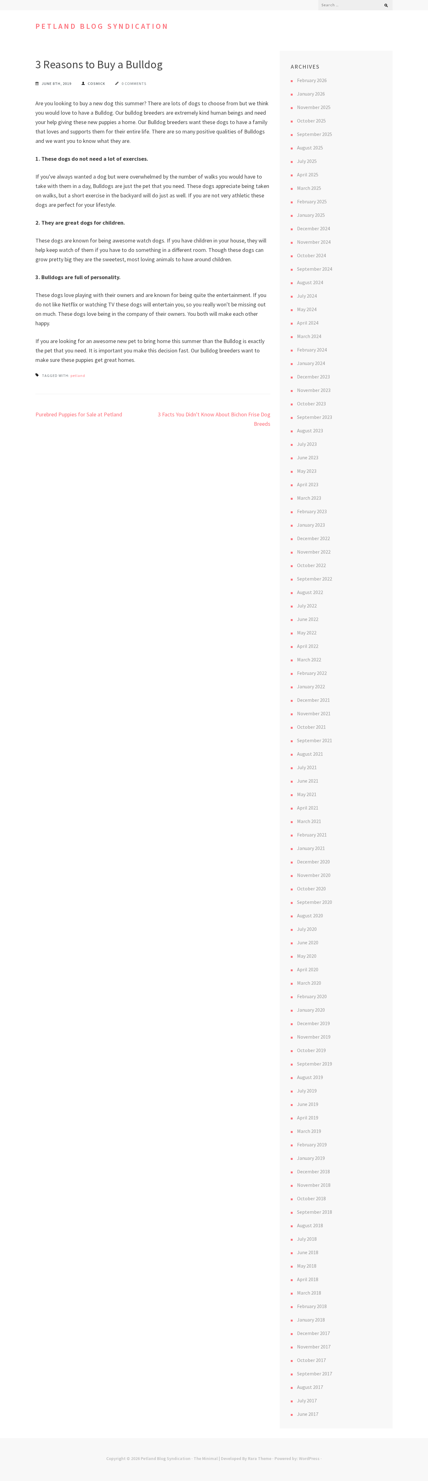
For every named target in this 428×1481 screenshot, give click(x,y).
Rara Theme (259, 1458)
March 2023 (309, 498)
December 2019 (313, 1023)
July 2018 (307, 1239)
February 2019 (312, 1144)
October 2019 (311, 1050)
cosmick (96, 83)
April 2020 (307, 969)
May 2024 (306, 309)
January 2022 (311, 686)
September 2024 (314, 269)
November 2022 (314, 552)
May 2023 (306, 471)
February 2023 (312, 511)
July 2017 (307, 1400)
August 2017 (310, 1387)
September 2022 (314, 579)
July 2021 (307, 767)
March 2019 (309, 1131)
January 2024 (311, 363)
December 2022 (313, 538)
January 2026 (311, 94)
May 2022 (306, 632)
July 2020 (307, 929)
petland (77, 375)
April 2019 (307, 1117)
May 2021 (306, 794)
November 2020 (314, 875)
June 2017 (307, 1414)
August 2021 (310, 754)
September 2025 (314, 134)
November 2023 (314, 390)
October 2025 (311, 120)
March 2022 (309, 659)
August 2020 (310, 915)
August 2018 (310, 1225)
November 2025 (314, 107)
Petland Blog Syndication (102, 26)
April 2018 (307, 1279)
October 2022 (311, 565)
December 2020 (313, 861)
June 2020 (307, 942)
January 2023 (311, 525)
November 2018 (314, 1185)
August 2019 (310, 1077)
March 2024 (309, 336)
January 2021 (311, 848)
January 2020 (311, 1010)
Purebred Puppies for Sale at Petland (78, 414)
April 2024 (307, 323)
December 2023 (313, 376)
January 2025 (311, 215)
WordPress (309, 1458)
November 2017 (314, 1346)
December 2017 (313, 1333)
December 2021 (313, 700)
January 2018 (311, 1320)
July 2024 (307, 296)
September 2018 (314, 1212)
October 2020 (311, 888)
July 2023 (307, 444)
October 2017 (311, 1360)
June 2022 (307, 619)
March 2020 (309, 983)
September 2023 (314, 417)
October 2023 (311, 403)
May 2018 (306, 1266)
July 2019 (307, 1090)
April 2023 (307, 484)
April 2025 (307, 174)
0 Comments (134, 83)
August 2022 (310, 592)
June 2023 (307, 457)
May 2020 (306, 956)
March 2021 (309, 821)
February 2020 (312, 996)
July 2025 (307, 161)
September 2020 (314, 902)
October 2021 (311, 727)
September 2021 (314, 740)
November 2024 (314, 242)
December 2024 (313, 228)
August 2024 (310, 282)
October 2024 (311, 255)
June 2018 (307, 1252)
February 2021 (312, 835)
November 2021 (314, 713)
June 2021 (307, 781)
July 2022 (307, 605)
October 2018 (311, 1198)
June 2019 (307, 1104)
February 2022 (312, 673)
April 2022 (307, 646)
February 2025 (312, 201)
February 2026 (312, 80)
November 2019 (314, 1037)
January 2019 (311, 1158)
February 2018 (312, 1306)
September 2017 (314, 1373)
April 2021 (307, 808)
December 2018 (313, 1171)
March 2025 (309, 188)
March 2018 (309, 1293)
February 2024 (312, 350)
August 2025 (310, 147)
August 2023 (310, 430)
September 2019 (314, 1064)
